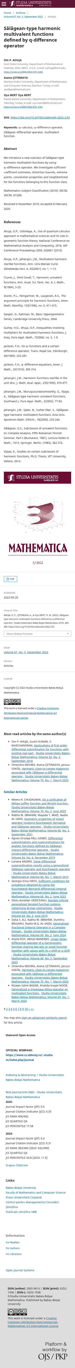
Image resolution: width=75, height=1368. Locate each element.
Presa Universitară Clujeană (24, 1197)
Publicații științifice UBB (21, 1212)
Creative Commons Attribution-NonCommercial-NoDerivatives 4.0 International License (31, 713)
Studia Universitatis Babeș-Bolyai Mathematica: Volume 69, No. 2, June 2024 (39, 933)
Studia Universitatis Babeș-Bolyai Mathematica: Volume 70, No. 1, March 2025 (40, 778)
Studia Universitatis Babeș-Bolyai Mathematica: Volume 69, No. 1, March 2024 (41, 997)
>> (32, 1009)
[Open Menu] (4, 4)
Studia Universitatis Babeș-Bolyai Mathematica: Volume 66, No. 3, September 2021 (41, 830)
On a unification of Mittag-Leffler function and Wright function (40, 801)
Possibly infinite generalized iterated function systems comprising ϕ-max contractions (40, 904)
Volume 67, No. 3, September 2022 (23, 16)
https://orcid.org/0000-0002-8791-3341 (23, 107)
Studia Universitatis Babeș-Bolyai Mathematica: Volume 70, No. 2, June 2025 (39, 809)
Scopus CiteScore (17, 1165)
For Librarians (14, 1254)
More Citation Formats (19, 633)
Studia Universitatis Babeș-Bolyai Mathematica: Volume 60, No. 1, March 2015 (40, 875)
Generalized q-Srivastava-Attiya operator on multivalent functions (40, 991)
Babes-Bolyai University (21, 1188)
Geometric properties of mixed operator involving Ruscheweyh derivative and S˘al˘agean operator (39, 822)
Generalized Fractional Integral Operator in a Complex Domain (40, 927)
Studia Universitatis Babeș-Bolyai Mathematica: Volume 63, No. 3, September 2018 (41, 757)
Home (7, 13)
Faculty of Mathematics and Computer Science (36, 1192)
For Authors (12, 1248)
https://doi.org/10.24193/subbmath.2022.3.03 (40, 117)
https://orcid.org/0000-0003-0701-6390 (23, 72)
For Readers (12, 1242)
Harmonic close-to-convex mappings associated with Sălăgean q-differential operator (40, 772)
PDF (11, 579)
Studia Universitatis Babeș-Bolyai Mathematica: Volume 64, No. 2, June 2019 (37, 912)
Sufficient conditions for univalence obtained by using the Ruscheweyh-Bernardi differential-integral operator (40, 886)
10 (26, 1009)
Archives (20, 13)
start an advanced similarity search (44, 1018)
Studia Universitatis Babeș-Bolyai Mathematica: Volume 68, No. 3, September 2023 (40, 958)
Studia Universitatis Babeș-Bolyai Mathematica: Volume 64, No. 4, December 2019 (37, 853)
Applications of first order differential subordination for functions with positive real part (40, 749)
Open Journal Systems (20, 1270)
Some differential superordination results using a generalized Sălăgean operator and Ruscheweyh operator (41, 865)
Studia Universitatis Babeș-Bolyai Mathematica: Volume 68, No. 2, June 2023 (40, 894)
